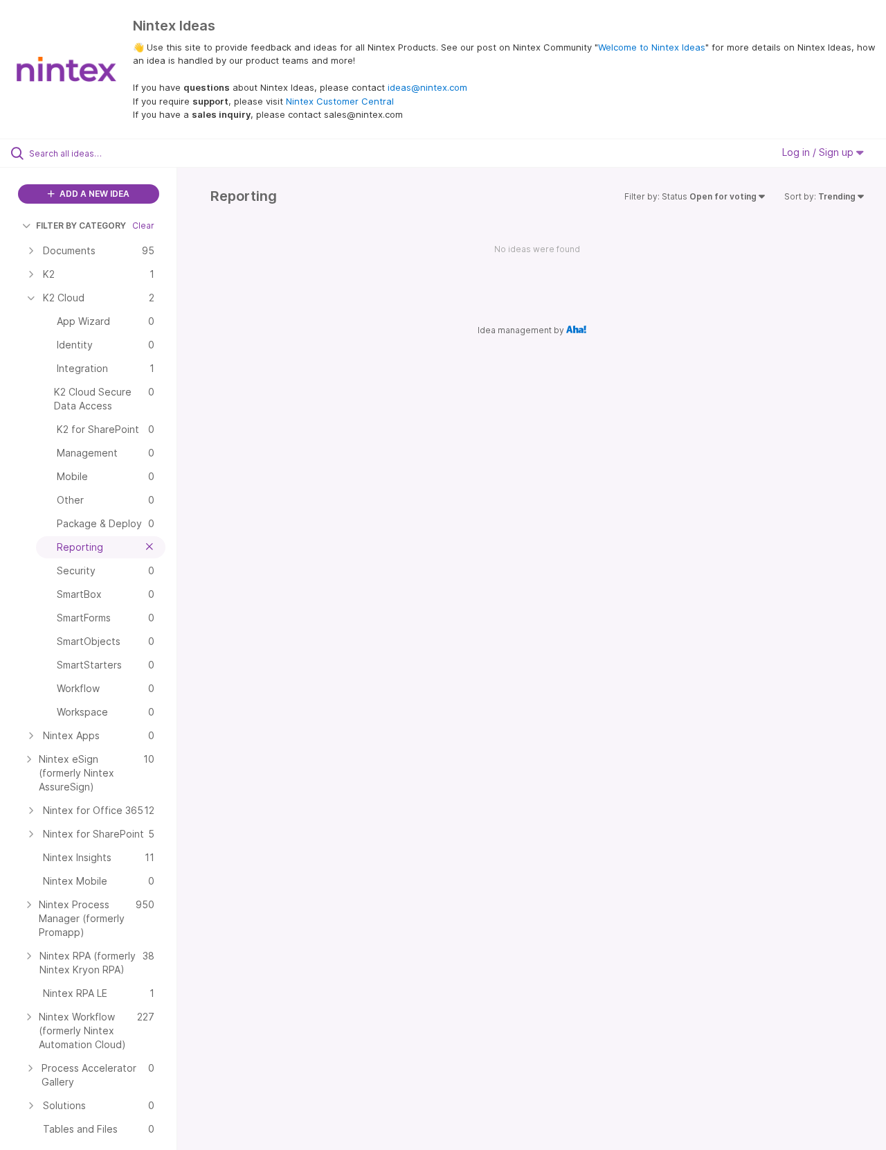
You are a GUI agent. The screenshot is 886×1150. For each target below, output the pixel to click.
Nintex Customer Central (340, 101)
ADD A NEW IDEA (93, 193)
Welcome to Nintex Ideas (651, 47)
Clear (143, 225)
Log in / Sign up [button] (819, 152)
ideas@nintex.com (427, 87)
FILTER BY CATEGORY (81, 225)
